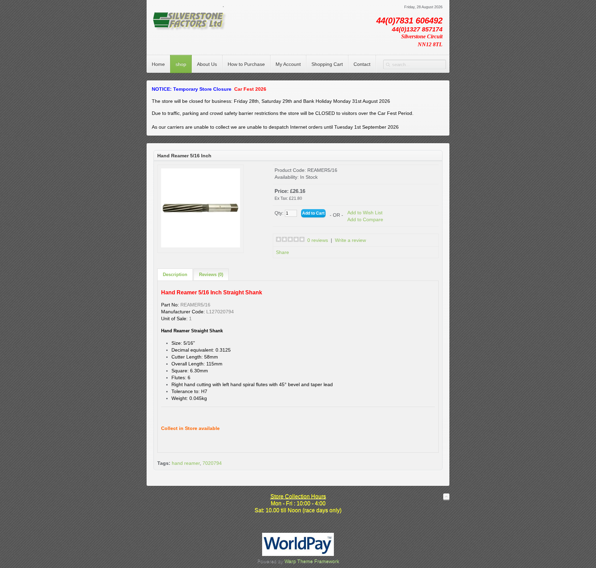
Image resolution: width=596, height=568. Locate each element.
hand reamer (186, 463)
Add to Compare (365, 219)
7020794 (212, 463)
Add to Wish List (365, 212)
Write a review (350, 240)
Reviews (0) (211, 274)
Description (175, 274)
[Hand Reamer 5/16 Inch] (200, 245)
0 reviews (317, 240)
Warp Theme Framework (312, 561)
